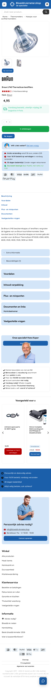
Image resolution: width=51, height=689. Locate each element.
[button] (4, 4)
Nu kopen (8, 136)
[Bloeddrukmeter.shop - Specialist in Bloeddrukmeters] (25, 4)
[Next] (45, 39)
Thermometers (16, 16)
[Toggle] (4, 253)
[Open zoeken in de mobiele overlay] (25, 11)
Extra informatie (13, 253)
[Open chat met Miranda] (43, 681)
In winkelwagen (25, 129)
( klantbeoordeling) (20, 91)
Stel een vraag (32, 145)
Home (4, 16)
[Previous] (6, 39)
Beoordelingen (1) (13, 261)
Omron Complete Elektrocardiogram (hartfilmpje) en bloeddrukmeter (36, 430)
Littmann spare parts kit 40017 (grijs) (12, 428)
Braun (9, 95)
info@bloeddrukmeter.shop (18, 529)
